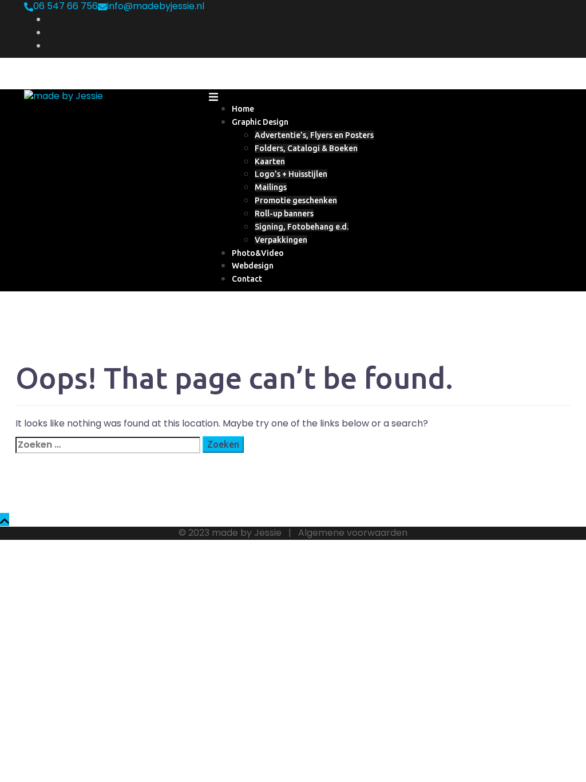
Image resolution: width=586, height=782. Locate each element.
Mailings (271, 187)
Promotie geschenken (296, 200)
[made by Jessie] (63, 95)
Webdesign (253, 265)
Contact (247, 278)
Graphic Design (260, 122)
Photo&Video (258, 253)
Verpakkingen (281, 239)
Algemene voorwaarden (352, 532)
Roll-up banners (284, 213)
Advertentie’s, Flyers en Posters (314, 135)
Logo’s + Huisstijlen (291, 174)
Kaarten (270, 161)
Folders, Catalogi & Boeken (306, 148)
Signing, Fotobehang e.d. (302, 226)
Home (243, 108)
